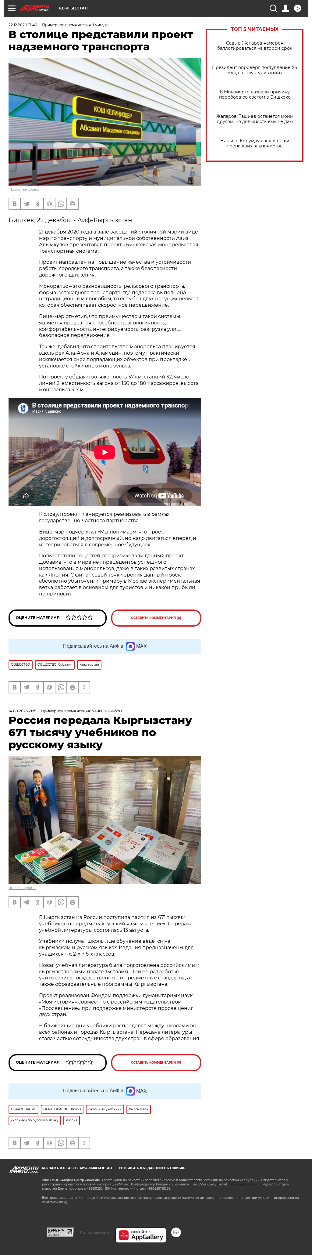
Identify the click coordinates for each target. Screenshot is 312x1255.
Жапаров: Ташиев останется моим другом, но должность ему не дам (254, 119)
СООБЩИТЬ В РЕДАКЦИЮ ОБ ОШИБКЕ (152, 1168)
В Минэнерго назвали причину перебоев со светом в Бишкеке (255, 94)
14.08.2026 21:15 (22, 711)
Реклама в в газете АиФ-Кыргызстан (77, 1168)
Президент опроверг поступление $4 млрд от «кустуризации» (254, 70)
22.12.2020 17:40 (23, 25)
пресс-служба (22, 887)
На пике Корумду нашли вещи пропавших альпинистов (254, 143)
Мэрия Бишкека (24, 189)
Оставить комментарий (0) (156, 618)
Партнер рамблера (94, 1232)
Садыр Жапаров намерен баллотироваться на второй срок (254, 46)
